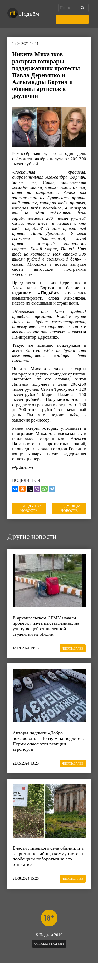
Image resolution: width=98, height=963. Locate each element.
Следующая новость (69, 508)
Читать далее (72, 648)
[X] (30, 489)
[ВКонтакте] (15, 489)
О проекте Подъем (49, 943)
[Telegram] (52, 489)
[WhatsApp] (44, 489)
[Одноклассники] (22, 489)
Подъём (29, 13)
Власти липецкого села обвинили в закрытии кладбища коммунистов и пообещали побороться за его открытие (49, 856)
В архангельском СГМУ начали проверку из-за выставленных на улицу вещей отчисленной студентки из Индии (46, 626)
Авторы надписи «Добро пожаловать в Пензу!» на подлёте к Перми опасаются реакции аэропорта (48, 741)
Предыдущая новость (29, 508)
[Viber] (37, 489)
